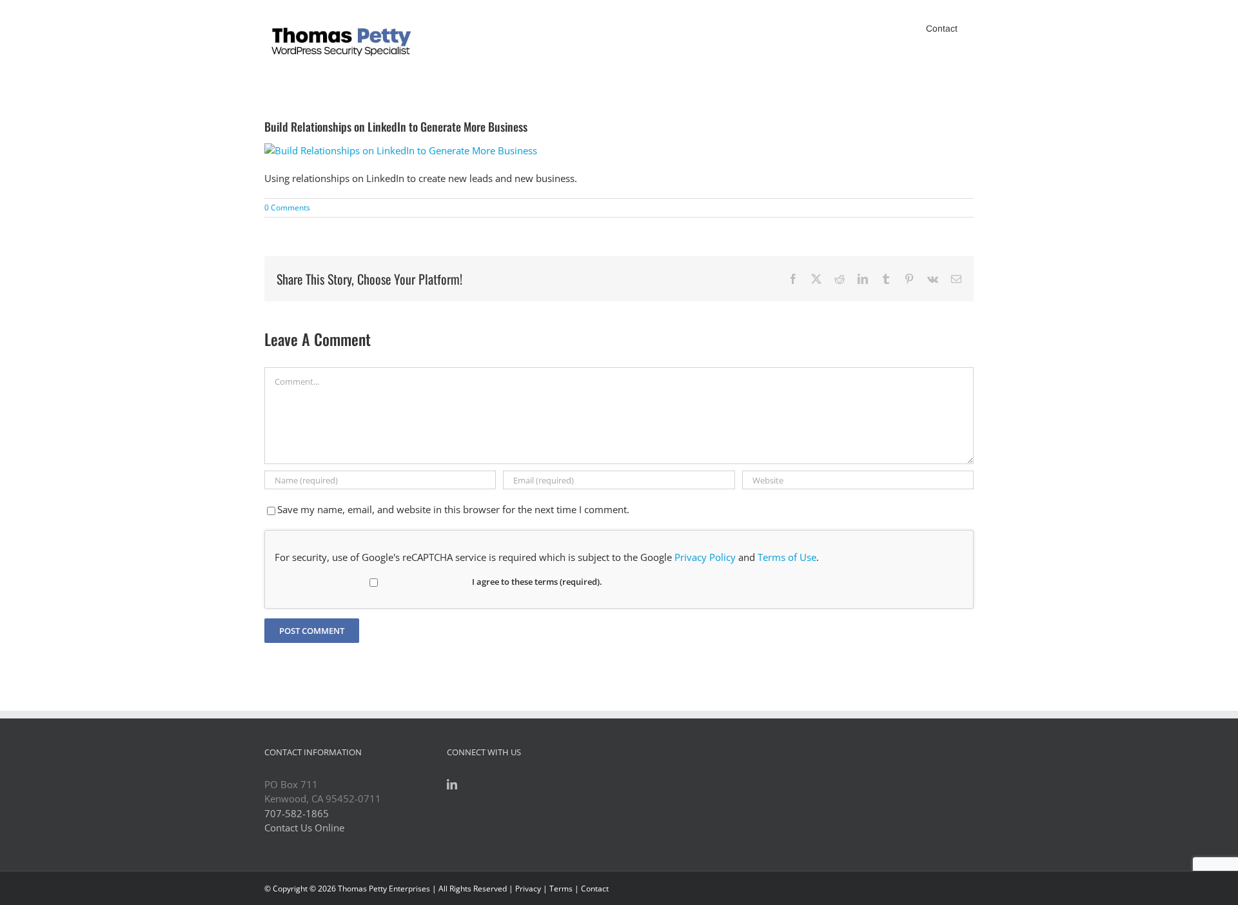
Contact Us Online (304, 827)
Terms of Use (787, 557)
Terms (561, 888)
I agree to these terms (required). (537, 581)
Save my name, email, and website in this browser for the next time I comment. (453, 509)
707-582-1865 (296, 813)
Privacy (528, 888)
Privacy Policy (705, 557)
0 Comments (287, 207)
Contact (595, 888)
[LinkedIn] (452, 784)
